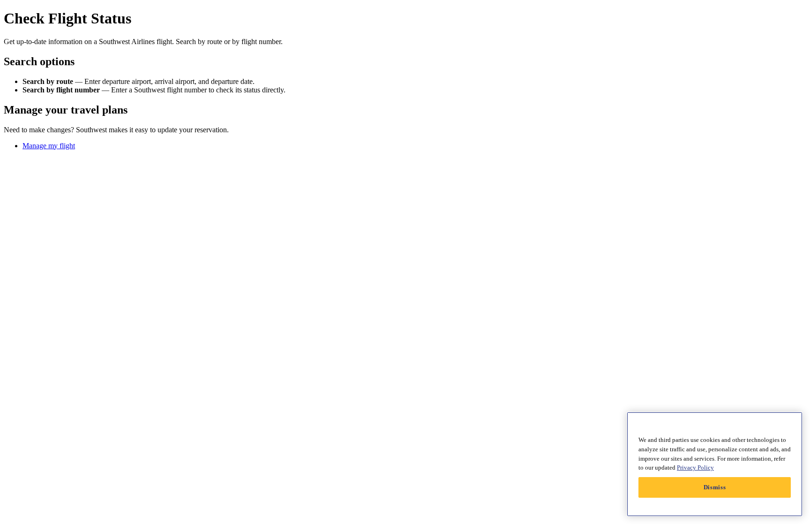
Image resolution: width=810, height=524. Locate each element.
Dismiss (715, 487)
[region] (714, 464)
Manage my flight (48, 146)
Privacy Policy (695, 467)
